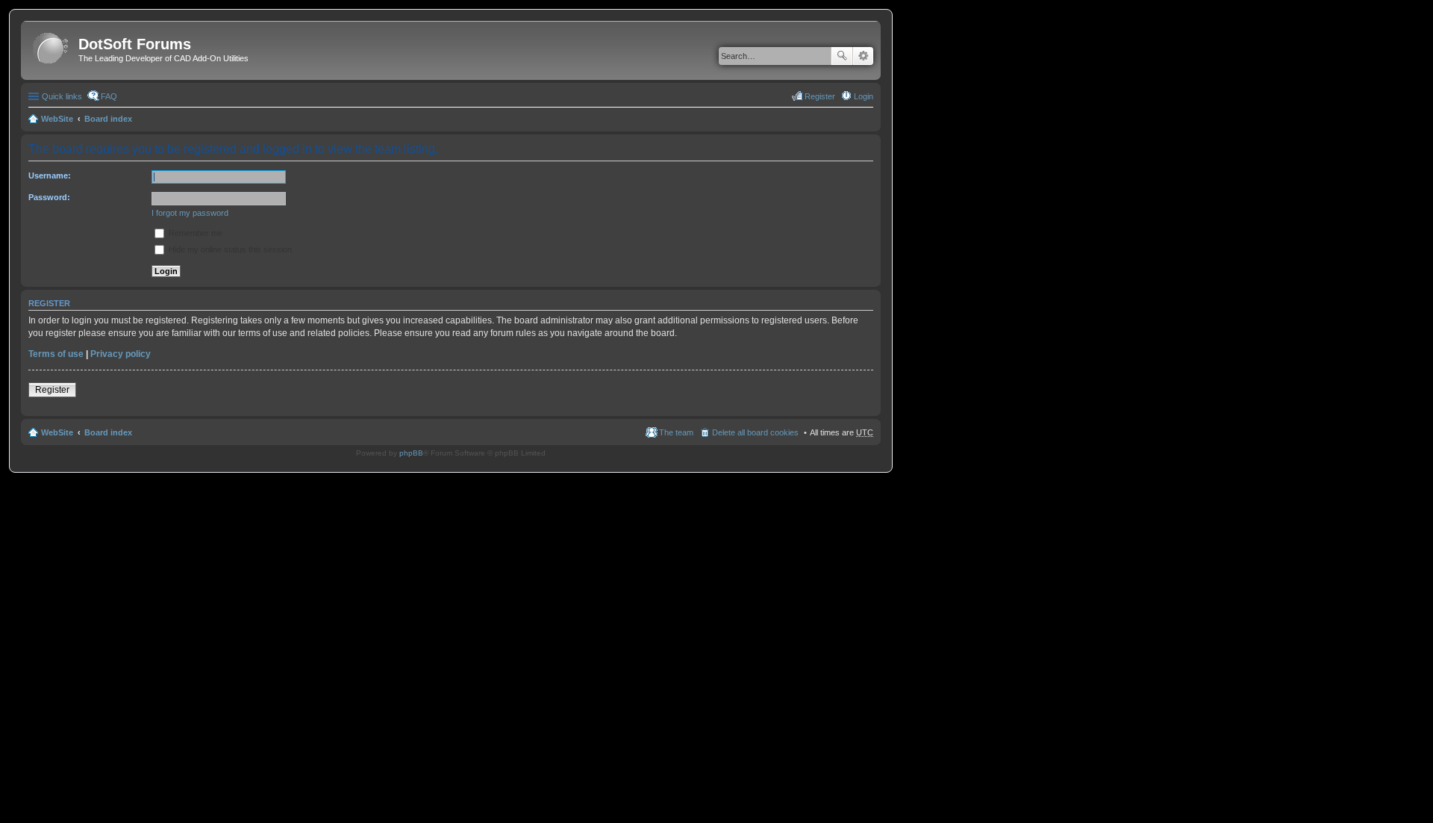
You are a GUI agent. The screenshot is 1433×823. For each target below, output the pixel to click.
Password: (49, 197)
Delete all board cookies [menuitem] (755, 432)
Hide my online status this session (229, 249)
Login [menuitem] (863, 96)
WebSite (57, 118)
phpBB (411, 453)
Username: (49, 175)
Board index (108, 118)
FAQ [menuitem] (109, 96)
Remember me (194, 233)
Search (842, 56)
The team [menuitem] (676, 432)
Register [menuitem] (820, 96)
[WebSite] (51, 49)
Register (52, 390)
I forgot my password (190, 212)
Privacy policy (120, 354)
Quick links (62, 96)
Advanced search (863, 56)
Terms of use (56, 354)
